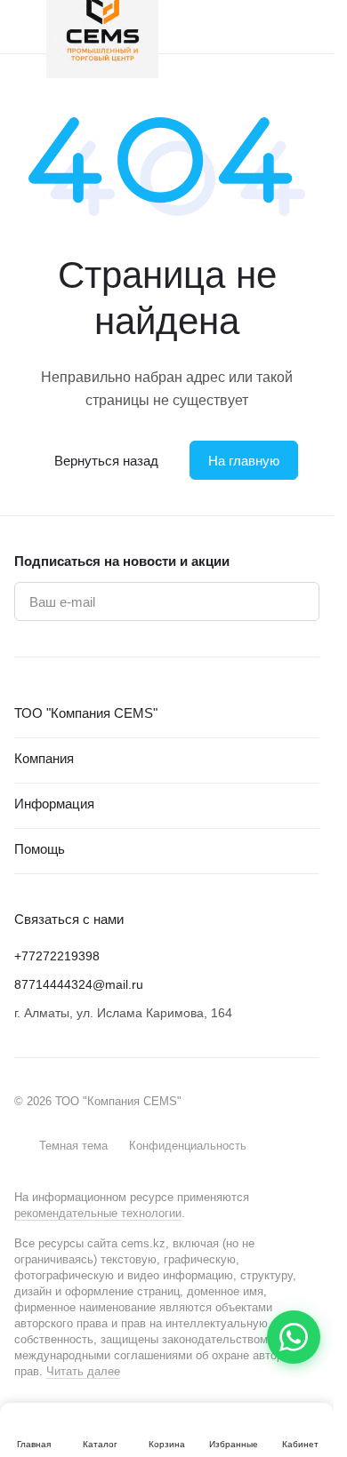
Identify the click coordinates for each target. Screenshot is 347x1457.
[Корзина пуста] (310, 27)
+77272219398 (57, 956)
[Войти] (275, 27)
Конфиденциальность (187, 1145)
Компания (44, 758)
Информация (54, 803)
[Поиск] (239, 27)
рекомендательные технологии (98, 1213)
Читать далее (83, 1371)
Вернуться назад (106, 460)
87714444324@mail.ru (78, 984)
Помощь (39, 848)
